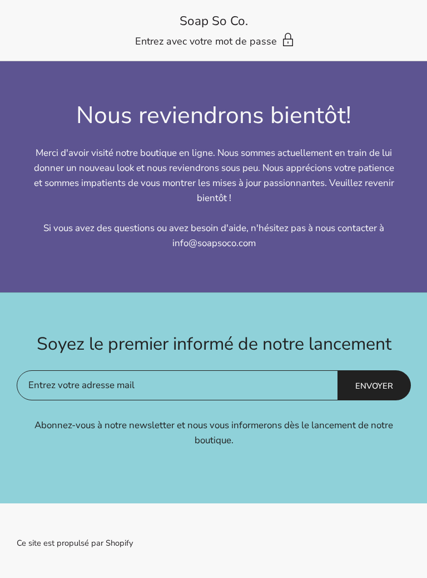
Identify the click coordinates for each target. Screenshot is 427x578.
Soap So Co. (214, 21)
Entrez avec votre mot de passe (207, 41)
